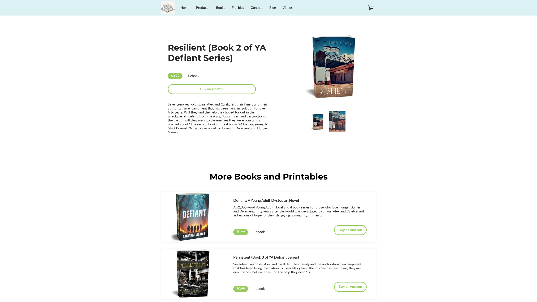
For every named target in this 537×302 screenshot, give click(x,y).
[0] (370, 7)
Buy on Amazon (211, 89)
